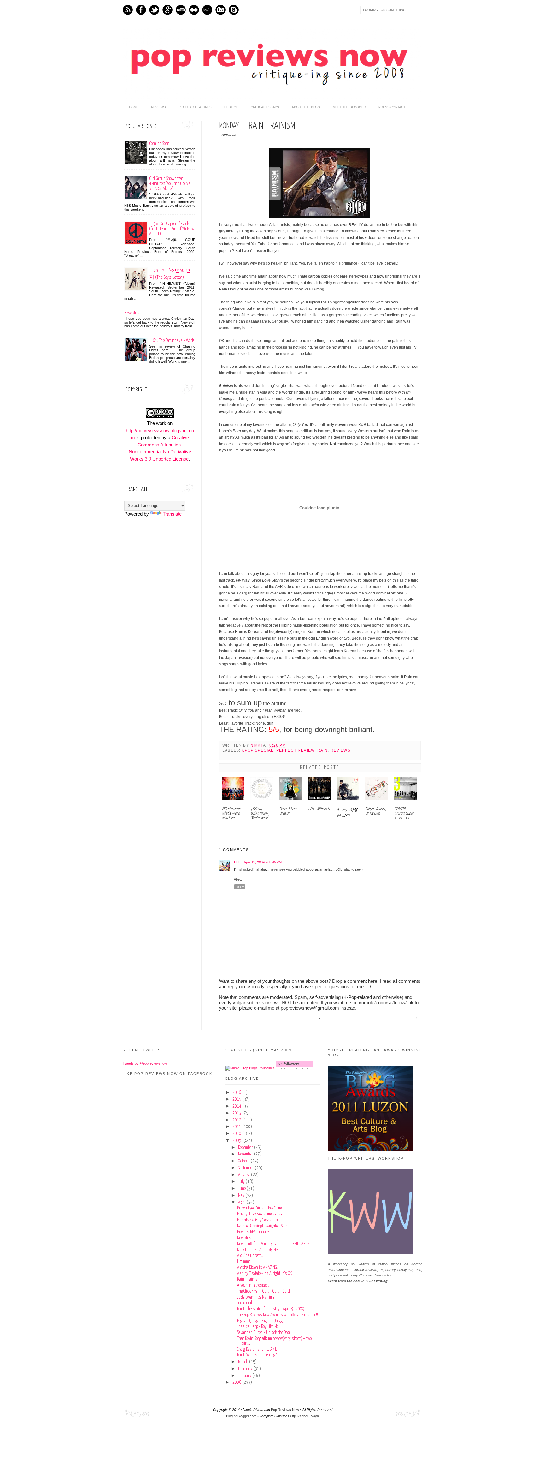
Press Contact (391, 107)
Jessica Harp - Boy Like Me (257, 1326)
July (242, 1181)
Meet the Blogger (349, 107)
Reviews (158, 107)
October (244, 1161)
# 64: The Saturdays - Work (171, 340)
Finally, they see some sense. (260, 1214)
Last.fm (207, 10)
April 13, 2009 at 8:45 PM (263, 862)
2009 (237, 1140)
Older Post (415, 1018)
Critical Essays (265, 107)
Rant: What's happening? (257, 1355)
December (246, 1147)
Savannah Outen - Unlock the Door (263, 1332)
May (241, 1195)
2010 (237, 1134)
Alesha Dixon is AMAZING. (257, 1267)
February (245, 1369)
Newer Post (223, 1018)
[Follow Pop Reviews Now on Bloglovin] (294, 1068)
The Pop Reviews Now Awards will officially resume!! (277, 1315)
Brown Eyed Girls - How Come (259, 1208)
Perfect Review (295, 750)
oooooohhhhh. (248, 1303)
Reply (240, 886)
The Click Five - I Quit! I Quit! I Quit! (263, 1291)
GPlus (167, 10)
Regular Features (195, 107)
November (246, 1154)
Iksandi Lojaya (308, 1416)
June (242, 1188)
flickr (194, 10)
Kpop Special (257, 750)
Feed (128, 10)
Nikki (256, 745)
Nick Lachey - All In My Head (259, 1250)
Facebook (141, 10)
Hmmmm (244, 1261)
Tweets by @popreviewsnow (145, 1063)
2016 (237, 1092)
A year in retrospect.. (254, 1285)
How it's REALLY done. (253, 1232)
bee (237, 862)
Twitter (154, 10)
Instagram (220, 10)
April (242, 1202)
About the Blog (306, 107)
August (244, 1175)
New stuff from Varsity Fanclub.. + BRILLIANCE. (273, 1244)
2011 (237, 1127)
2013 (237, 1113)
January (245, 1376)
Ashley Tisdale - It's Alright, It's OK (264, 1273)
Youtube (181, 10)
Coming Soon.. (160, 143)
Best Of (231, 107)
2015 (237, 1099)
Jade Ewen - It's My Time (255, 1297)
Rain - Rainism (249, 1279)
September (246, 1168)
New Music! (133, 313)
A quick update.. (250, 1255)
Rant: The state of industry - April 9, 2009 (270, 1309)
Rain (322, 750)
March (243, 1362)
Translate (172, 514)
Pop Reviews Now (285, 1410)
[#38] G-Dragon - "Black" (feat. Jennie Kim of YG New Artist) (171, 228)
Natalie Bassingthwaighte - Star (262, 1226)
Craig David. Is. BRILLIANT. (257, 1349)
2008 (237, 1382)
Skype (234, 10)
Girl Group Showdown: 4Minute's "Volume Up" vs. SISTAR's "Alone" (170, 183)
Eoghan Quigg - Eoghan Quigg (260, 1321)
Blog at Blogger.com (241, 1416)
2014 (237, 1106)
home (133, 107)
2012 (237, 1120)
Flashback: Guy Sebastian (257, 1220)
